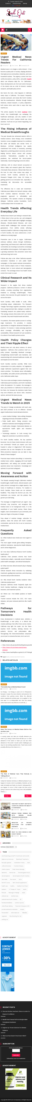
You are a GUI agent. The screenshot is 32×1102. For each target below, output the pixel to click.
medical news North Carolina (17, 656)
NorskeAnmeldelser (7, 902)
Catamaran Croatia (19, 862)
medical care (5, 896)
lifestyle (4, 892)
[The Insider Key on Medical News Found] (16, 672)
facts (20, 879)
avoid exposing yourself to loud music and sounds (15, 856)
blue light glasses (6, 862)
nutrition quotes (19, 902)
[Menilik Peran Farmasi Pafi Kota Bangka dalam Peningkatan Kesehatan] (5, 815)
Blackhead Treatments (22, 859)
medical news (14, 896)
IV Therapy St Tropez (14, 889)
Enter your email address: (16, 1048)
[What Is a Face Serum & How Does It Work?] (5, 834)
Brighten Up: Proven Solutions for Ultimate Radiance (21, 824)
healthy (12, 886)
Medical (4, 53)
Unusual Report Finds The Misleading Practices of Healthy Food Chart (8, 796)
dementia (4, 872)
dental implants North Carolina (21, 876)
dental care (12, 872)
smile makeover (15, 912)
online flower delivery (7, 906)
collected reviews (6, 866)
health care (5, 886)
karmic (25, 889)
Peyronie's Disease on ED (22, 906)
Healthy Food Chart (22, 886)
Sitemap (25, 3)
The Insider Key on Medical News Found (13, 687)
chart (28, 862)
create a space (6, 869)
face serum (13, 879)
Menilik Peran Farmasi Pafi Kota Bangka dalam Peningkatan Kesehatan (21, 815)
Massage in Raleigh (14, 892)
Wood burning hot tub (15, 916)
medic (8, 656)
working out (5, 919)
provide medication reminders (10, 909)
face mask (4, 879)
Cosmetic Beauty (18, 866)
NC (21, 899)
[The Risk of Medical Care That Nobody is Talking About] (16, 759)
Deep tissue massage (18, 869)
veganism (4, 916)
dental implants (6, 876)
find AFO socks (6, 882)
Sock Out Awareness (19, 1058)
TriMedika (24, 912)
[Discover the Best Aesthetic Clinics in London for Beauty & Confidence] (5, 806)
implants (4, 889)
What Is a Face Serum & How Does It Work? (14, 1035)
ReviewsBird (5, 912)
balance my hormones (8, 859)
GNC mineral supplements (20, 882)
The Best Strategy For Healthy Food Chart (28, 796)
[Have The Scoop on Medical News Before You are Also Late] (16, 715)
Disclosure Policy (17, 3)
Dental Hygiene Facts (24, 872)
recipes (22, 909)
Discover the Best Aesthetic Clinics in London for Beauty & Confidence (21, 805)
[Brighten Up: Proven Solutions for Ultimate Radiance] (5, 825)
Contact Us (8, 3)
